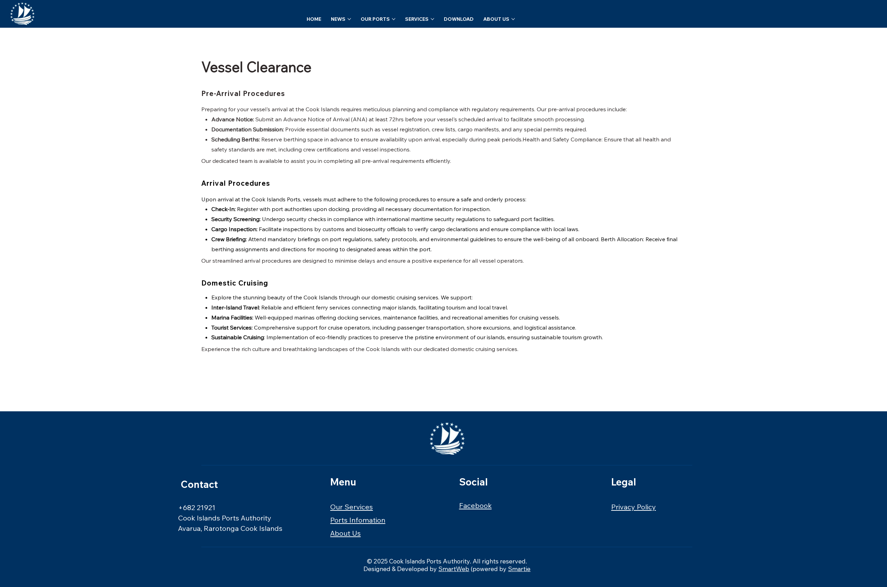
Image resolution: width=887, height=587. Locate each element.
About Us (345, 533)
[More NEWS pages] (349, 19)
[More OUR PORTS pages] (393, 19)
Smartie (519, 568)
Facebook (475, 505)
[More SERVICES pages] (432, 19)
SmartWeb (453, 568)
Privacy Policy (633, 506)
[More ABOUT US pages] (513, 19)
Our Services (351, 506)
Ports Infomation (357, 520)
